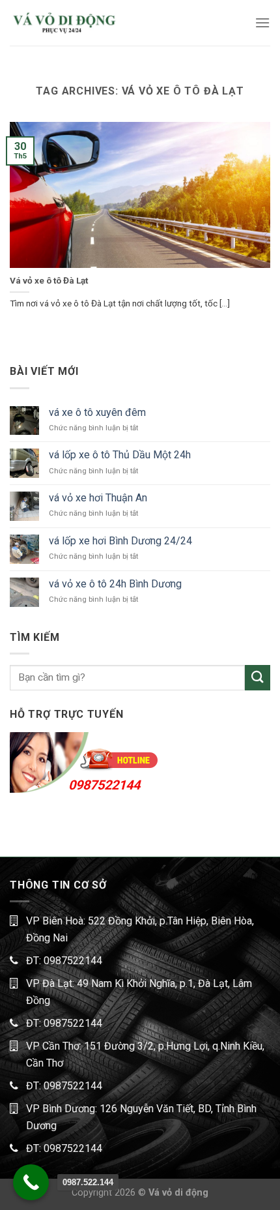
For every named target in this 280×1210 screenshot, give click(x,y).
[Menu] (262, 22)
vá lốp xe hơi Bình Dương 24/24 (120, 541)
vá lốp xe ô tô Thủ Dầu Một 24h (120, 455)
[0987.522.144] (31, 1182)
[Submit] (257, 677)
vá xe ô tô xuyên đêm (97, 412)
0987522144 (104, 785)
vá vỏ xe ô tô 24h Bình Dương (115, 584)
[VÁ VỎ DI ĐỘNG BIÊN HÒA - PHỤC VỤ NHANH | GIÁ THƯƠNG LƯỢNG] (64, 22)
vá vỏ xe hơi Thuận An (98, 498)
